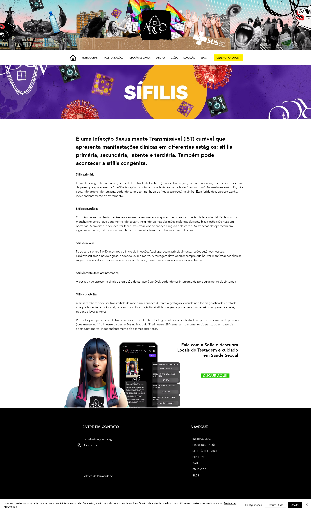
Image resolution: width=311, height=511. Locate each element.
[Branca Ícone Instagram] (79, 445)
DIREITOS (198, 457)
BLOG (195, 476)
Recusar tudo (275, 505)
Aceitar (295, 505)
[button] (89, 58)
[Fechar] (307, 505)
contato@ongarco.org (97, 439)
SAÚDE (196, 463)
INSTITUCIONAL (201, 439)
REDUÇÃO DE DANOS (205, 451)
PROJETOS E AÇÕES (204, 445)
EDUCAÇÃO (199, 469)
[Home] (73, 57)
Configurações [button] (253, 505)
